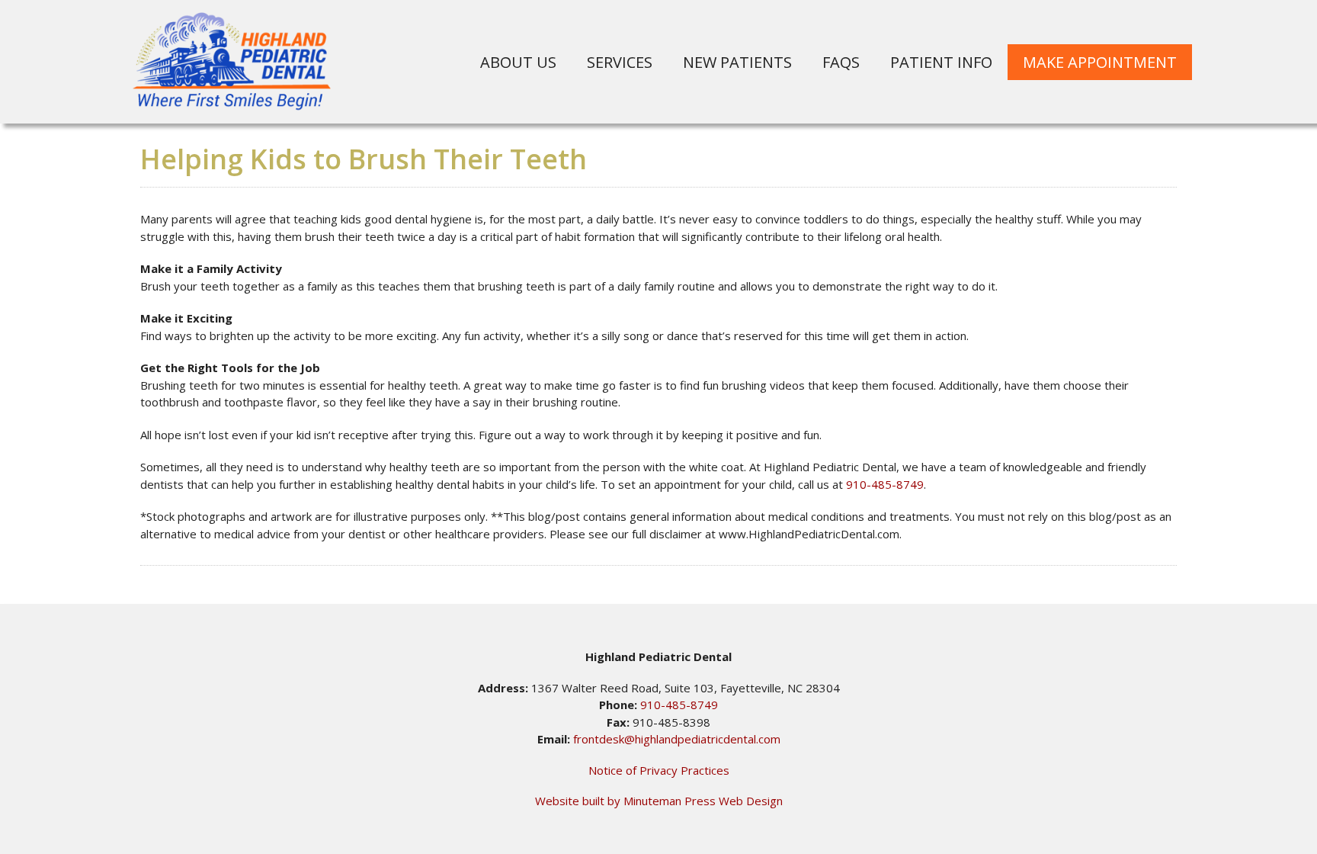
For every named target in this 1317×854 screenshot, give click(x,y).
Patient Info (941, 62)
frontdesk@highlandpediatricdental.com (676, 738)
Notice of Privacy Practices (658, 770)
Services (619, 62)
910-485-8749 (885, 484)
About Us (518, 62)
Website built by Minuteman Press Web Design (659, 800)
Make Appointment (1100, 62)
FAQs (841, 62)
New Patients (737, 62)
